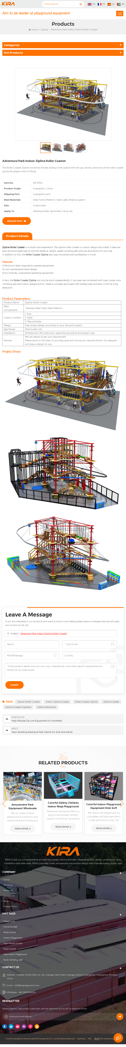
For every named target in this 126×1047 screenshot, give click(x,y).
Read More (21, 826)
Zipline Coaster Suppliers (18, 707)
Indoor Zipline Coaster (57, 701)
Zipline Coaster (111, 701)
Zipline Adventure (46, 707)
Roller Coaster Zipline (86, 701)
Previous (4, 803)
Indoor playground (13, 938)
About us (8, 885)
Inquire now (14, 221)
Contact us (9, 895)
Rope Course (10, 949)
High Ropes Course (13, 943)
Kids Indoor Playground (15, 954)
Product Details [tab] (17, 236)
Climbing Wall (10, 926)
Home (34, 29)
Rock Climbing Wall (13, 960)
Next (122, 803)
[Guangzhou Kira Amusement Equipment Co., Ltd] (8, 4)
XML (90, 1039)
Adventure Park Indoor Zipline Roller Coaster (43, 633)
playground (9, 921)
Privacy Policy (10, 906)
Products (8, 890)
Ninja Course (10, 932)
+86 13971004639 (27, 992)
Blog (6, 901)
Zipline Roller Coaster (13, 247)
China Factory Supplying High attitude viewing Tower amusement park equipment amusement (103, 799)
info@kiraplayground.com (26, 985)
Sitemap (81, 1039)
